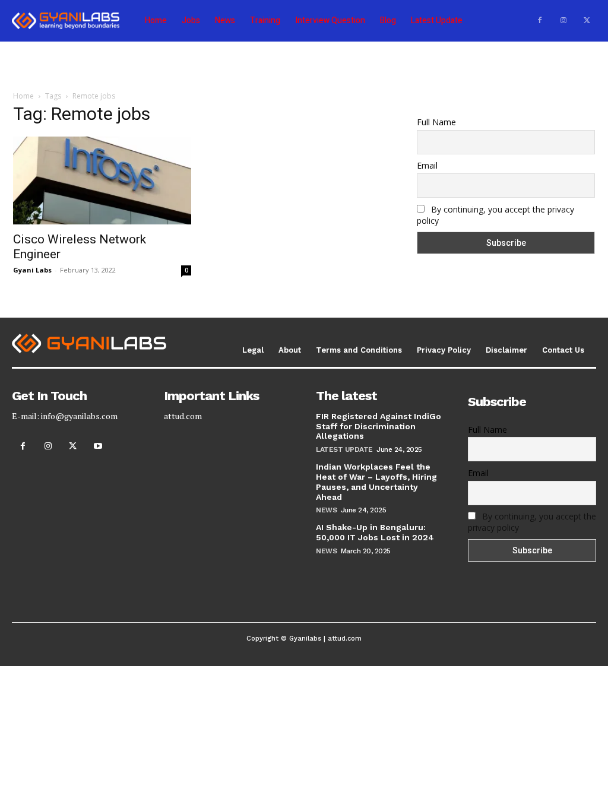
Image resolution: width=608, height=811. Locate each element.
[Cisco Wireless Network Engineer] (102, 180)
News (326, 510)
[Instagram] (563, 21)
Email (427, 165)
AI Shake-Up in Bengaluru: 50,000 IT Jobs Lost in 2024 (375, 532)
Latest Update (344, 449)
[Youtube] (98, 446)
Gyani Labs (32, 269)
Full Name (436, 122)
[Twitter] (587, 21)
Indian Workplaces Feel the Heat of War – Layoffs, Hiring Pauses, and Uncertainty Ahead (376, 481)
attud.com (183, 416)
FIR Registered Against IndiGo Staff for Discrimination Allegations (378, 426)
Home (23, 96)
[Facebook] (540, 21)
